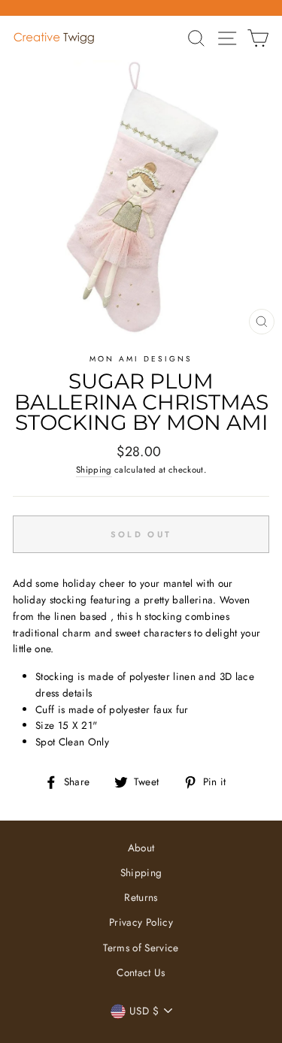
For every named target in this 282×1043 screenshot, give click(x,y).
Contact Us (141, 972)
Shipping (94, 470)
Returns (140, 897)
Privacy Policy (141, 922)
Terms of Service (140, 947)
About (141, 847)
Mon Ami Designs (141, 358)
